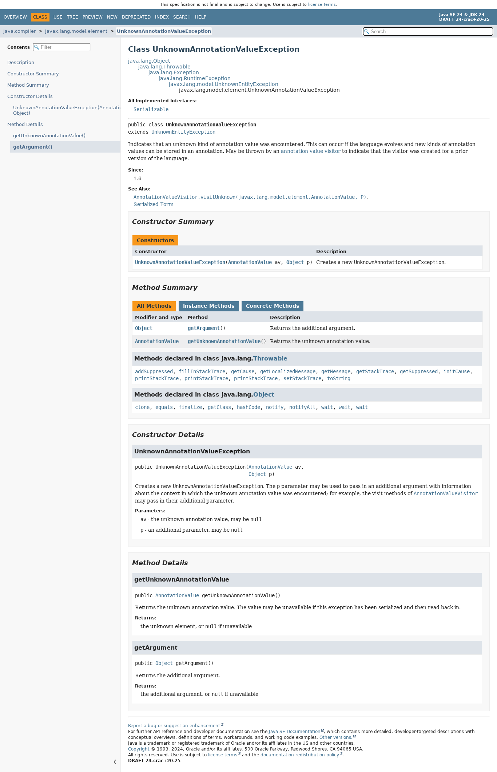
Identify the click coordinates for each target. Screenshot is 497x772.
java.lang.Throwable (164, 67)
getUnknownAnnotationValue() (49, 135)
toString (338, 378)
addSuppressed (154, 371)
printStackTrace (157, 378)
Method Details (25, 124)
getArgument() (32, 147)
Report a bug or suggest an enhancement (174, 725)
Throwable (270, 358)
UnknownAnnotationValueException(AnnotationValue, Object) (66, 110)
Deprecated (136, 17)
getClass (219, 407)
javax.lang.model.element (76, 31)
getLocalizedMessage (287, 371)
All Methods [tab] (154, 306)
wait (327, 407)
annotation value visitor (311, 151)
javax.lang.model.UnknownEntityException (223, 84)
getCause (242, 371)
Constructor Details (30, 96)
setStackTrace (302, 378)
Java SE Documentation (295, 731)
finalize (190, 407)
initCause (457, 371)
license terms (322, 4)
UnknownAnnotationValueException (164, 31)
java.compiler (19, 31)
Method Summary (28, 85)
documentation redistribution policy (300, 754)
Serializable (151, 109)
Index (162, 17)
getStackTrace (375, 371)
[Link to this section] (219, 221)
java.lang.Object (149, 61)
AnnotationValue (250, 262)
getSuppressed (419, 371)
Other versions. (336, 737)
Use (58, 17)
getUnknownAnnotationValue (224, 341)
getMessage (335, 371)
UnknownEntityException (183, 132)
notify (274, 407)
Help (200, 17)
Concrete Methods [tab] (272, 306)
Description (20, 62)
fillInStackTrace (202, 371)
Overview (15, 17)
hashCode (248, 407)
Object (295, 262)
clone (142, 407)
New (112, 17)
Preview (93, 17)
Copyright (139, 749)
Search (182, 17)
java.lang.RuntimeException (195, 78)
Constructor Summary (33, 73)
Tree (72, 17)
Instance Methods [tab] (208, 306)
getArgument (204, 328)
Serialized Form (154, 204)
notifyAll (302, 407)
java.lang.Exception (173, 72)
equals (164, 407)
